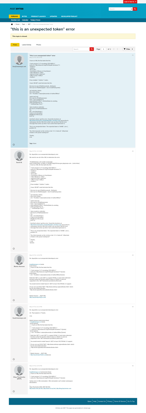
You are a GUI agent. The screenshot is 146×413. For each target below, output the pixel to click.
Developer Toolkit (69, 16)
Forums (14, 16)
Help (94, 401)
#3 (133, 255)
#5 (133, 366)
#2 (133, 151)
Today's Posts (35, 20)
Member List (15, 20)
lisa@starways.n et (34, 264)
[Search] (135, 9)
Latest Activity (26, 45)
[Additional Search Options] (131, 9)
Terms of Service (120, 401)
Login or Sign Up (129, 1)
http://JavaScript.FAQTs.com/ (37, 297)
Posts (15, 45)
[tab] (15, 44)
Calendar (25, 20)
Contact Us (102, 401)
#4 (133, 307)
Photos (38, 45)
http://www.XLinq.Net (49, 388)
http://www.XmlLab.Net (36, 388)
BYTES (24, 16)
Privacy (109, 401)
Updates (53, 16)
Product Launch (38, 16)
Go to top (131, 401)
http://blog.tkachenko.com (63, 388)
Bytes (89, 401)
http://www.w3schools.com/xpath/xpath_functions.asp (44, 120)
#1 (133, 55)
